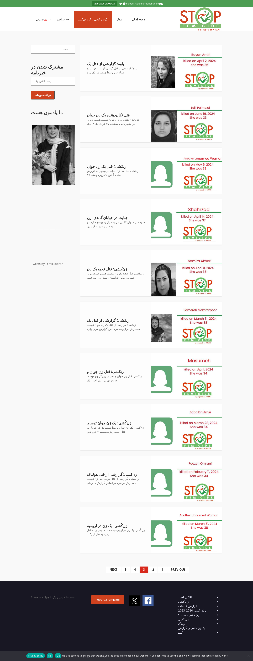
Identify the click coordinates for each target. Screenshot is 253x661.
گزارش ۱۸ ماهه (187, 606)
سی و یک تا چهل (53, 597)
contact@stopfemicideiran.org (143, 3)
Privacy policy (35, 655)
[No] (248, 656)
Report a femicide (108, 600)
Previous (178, 570)
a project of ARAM (104, 3)
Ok (58, 655)
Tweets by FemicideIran (47, 264)
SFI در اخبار (62, 19)
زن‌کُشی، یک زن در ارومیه (107, 525)
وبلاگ (119, 19)
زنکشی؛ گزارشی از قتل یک (108, 320)
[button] (34, 178)
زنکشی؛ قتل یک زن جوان (106, 166)
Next (113, 570)
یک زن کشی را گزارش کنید (92, 19)
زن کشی (183, 602)
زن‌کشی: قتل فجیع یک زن (107, 269)
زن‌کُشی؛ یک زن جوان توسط (109, 423)
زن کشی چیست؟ (188, 615)
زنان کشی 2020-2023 (192, 610)
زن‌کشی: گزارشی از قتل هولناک (112, 474)
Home (70, 597)
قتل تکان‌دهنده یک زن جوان (108, 115)
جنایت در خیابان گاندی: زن (107, 217)
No (50, 655)
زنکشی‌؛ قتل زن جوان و (105, 371)
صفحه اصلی (138, 19)
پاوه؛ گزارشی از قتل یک (105, 64)
